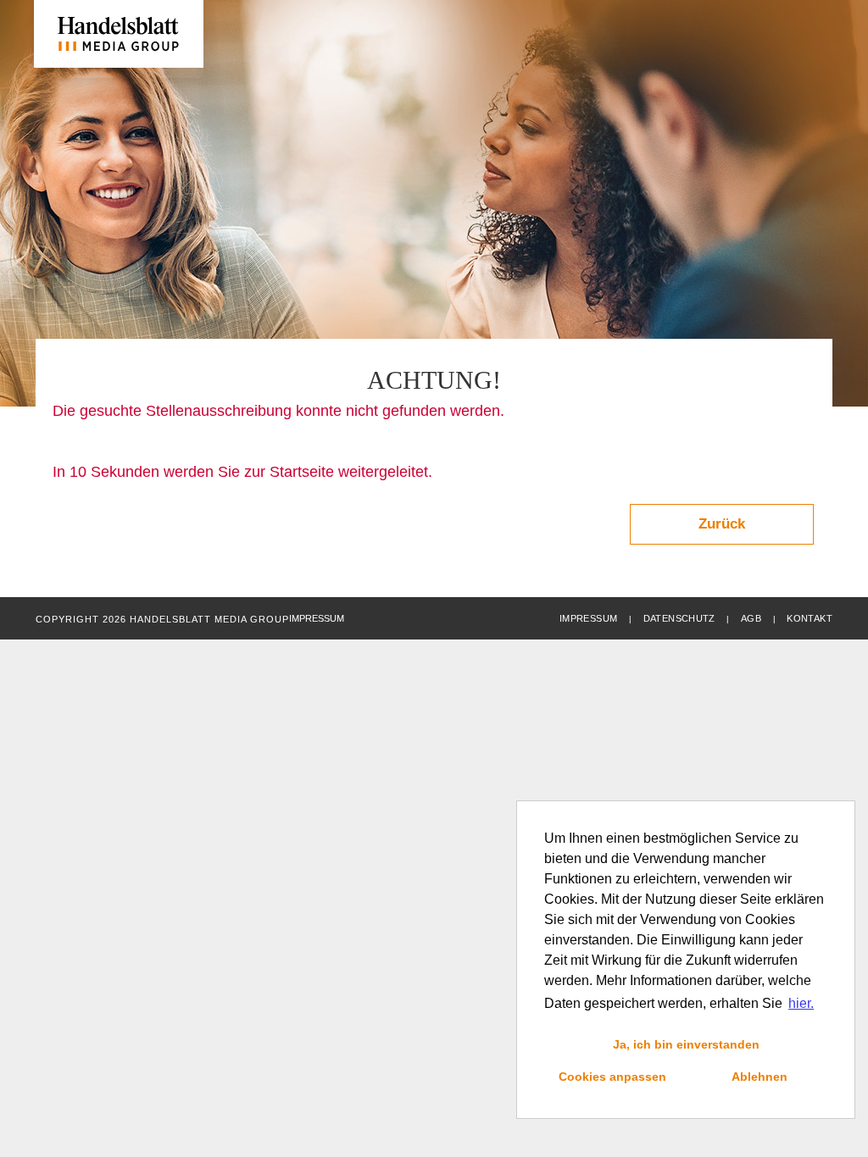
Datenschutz (679, 618)
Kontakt (809, 618)
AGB (751, 618)
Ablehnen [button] (759, 1076)
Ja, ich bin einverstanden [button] (686, 1044)
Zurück (721, 524)
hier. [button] (801, 1003)
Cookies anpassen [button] (612, 1076)
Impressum (588, 618)
